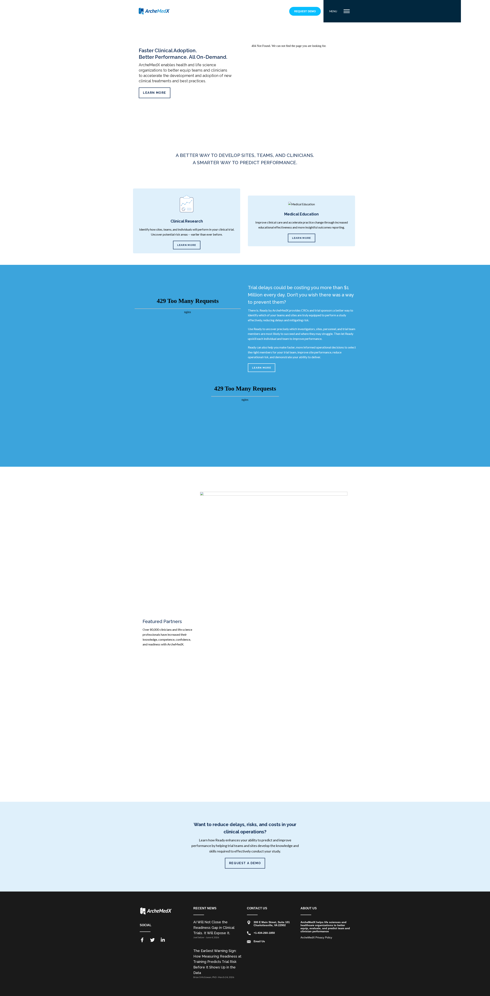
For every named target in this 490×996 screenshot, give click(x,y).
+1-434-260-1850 (264, 932)
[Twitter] (152, 940)
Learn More (154, 93)
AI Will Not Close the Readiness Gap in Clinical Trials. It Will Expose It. (213, 927)
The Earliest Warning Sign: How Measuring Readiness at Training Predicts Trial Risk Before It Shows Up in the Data (217, 962)
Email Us (259, 941)
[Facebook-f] (142, 940)
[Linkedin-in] (162, 940)
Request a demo (245, 863)
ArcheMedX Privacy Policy (316, 937)
